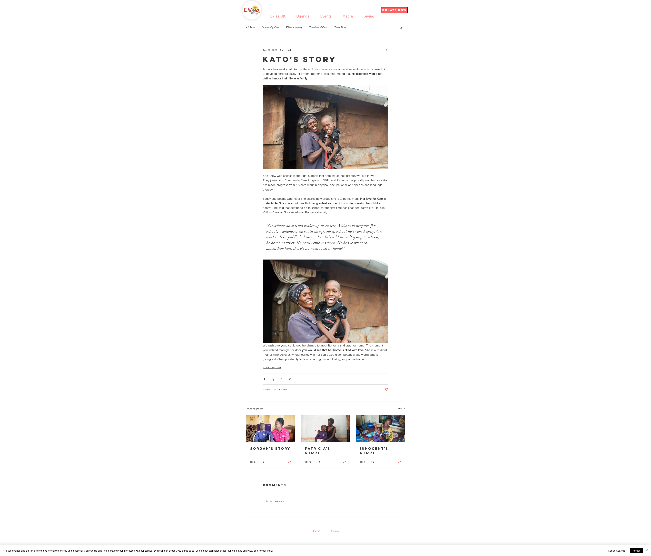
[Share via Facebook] (264, 379)
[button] (400, 27)
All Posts (250, 27)
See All (401, 408)
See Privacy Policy (263, 550)
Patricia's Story (317, 450)
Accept (636, 550)
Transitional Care (318, 27)
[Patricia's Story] (325, 428)
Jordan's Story (270, 448)
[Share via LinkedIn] (281, 379)
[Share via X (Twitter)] (272, 379)
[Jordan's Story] (270, 428)
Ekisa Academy (294, 27)
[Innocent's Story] (380, 428)
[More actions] (386, 50)
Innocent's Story (374, 450)
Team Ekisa (340, 27)
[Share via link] (289, 379)
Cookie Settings (616, 550)
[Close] (647, 550)
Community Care (270, 27)
